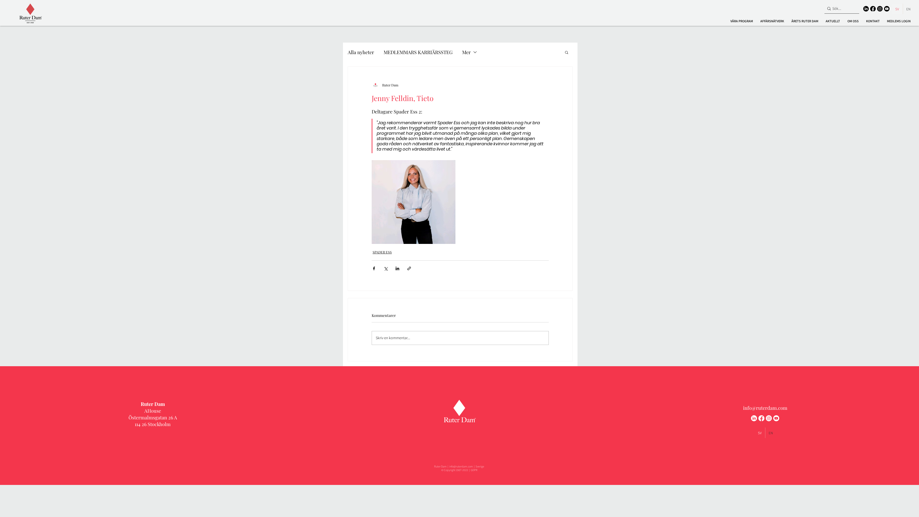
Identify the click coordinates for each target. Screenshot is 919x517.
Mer (466, 52)
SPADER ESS (382, 252)
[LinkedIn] (866, 8)
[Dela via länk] (409, 268)
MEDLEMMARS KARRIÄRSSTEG (418, 52)
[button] (741, 21)
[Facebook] (873, 8)
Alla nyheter (361, 52)
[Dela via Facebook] (374, 268)
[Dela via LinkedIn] (397, 268)
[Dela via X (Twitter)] (385, 268)
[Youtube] (887, 8)
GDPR (474, 470)
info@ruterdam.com (765, 408)
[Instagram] (880, 8)
